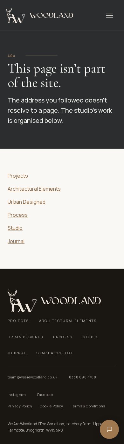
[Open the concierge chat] (109, 429)
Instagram (17, 394)
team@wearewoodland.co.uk (33, 377)
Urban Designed (26, 201)
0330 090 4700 (82, 377)
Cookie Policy (51, 406)
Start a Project (54, 352)
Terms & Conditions (88, 406)
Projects (18, 175)
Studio (15, 227)
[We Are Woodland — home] (39, 15)
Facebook (45, 394)
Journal (16, 241)
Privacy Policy (20, 406)
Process (18, 214)
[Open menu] (111, 15)
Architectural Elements (34, 188)
